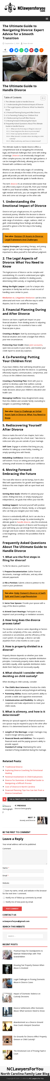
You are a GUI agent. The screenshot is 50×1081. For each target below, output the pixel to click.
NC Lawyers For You (36, 1078)
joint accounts (35, 345)
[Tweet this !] (16, 50)
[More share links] (41, 50)
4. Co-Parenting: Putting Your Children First (22, 115)
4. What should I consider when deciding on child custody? (26, 137)
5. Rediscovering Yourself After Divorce (20, 118)
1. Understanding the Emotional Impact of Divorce (24, 104)
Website (6, 883)
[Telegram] (26, 50)
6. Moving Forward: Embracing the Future (21, 121)
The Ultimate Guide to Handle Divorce (20, 102)
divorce (14, 184)
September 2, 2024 (12, 43)
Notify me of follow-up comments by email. (24, 897)
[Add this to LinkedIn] (36, 50)
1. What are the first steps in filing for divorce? (25, 129)
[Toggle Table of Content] (42, 98)
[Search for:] (25, 936)
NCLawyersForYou (25, 1069)
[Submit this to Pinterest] (31, 50)
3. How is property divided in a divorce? (23, 134)
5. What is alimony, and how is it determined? (25, 141)
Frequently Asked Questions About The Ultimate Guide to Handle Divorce (24, 125)
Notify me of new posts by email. (19, 902)
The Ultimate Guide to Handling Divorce (27, 799)
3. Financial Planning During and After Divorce (23, 112)
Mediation (30, 297)
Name (5, 868)
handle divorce (23, 522)
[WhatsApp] (21, 50)
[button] (46, 18)
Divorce (15, 155)
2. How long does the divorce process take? (24, 131)
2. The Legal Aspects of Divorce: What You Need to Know (25, 108)
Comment (7, 848)
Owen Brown (28, 43)
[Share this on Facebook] (11, 50)
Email (5, 875)
